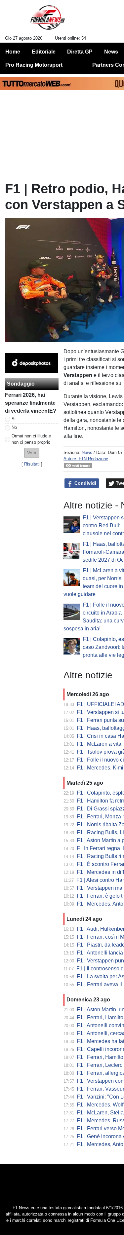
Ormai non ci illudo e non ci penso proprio (31, 439)
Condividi (84, 483)
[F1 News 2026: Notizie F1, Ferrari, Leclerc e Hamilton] (47, 20)
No (14, 427)
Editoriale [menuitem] (44, 52)
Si (14, 418)
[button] (31, 453)
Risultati (32, 464)
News (87, 452)
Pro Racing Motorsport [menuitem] (33, 65)
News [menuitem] (111, 52)
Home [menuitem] (12, 52)
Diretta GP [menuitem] (80, 52)
